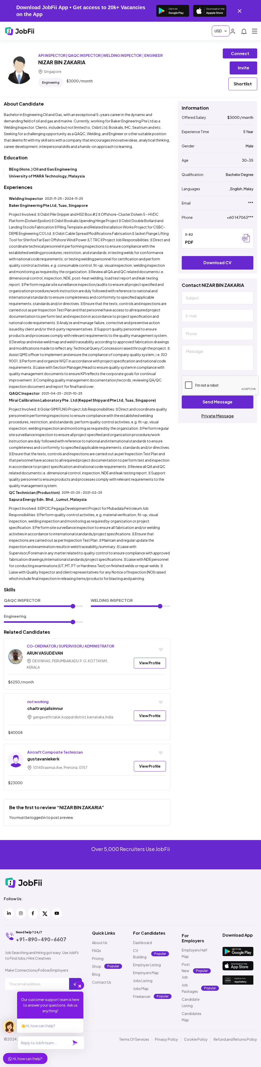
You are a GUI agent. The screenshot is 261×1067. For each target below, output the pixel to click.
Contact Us (101, 982)
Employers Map (146, 972)
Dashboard (142, 942)
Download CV (217, 262)
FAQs (96, 950)
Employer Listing (147, 964)
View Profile (150, 662)
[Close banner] (239, 11)
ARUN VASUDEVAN (45, 653)
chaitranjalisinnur (45, 708)
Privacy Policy (166, 1039)
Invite (243, 67)
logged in (38, 817)
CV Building (140, 953)
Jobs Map (141, 988)
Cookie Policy (196, 1039)
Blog (96, 974)
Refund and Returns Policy (235, 1039)
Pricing (97, 958)
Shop (96, 966)
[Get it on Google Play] (172, 11)
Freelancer (142, 996)
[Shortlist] (161, 650)
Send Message (217, 401)
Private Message (217, 415)
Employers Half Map (194, 953)
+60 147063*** (240, 217)
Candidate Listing (191, 1002)
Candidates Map (191, 1016)
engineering (50, 82)
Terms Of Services (134, 1039)
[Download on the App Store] (209, 11)
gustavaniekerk (43, 758)
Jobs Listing (142, 980)
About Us (99, 942)
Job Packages (190, 988)
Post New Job (186, 970)
